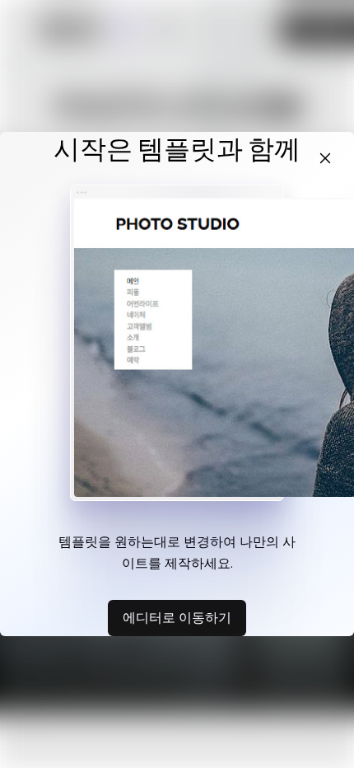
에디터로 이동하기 (177, 617)
